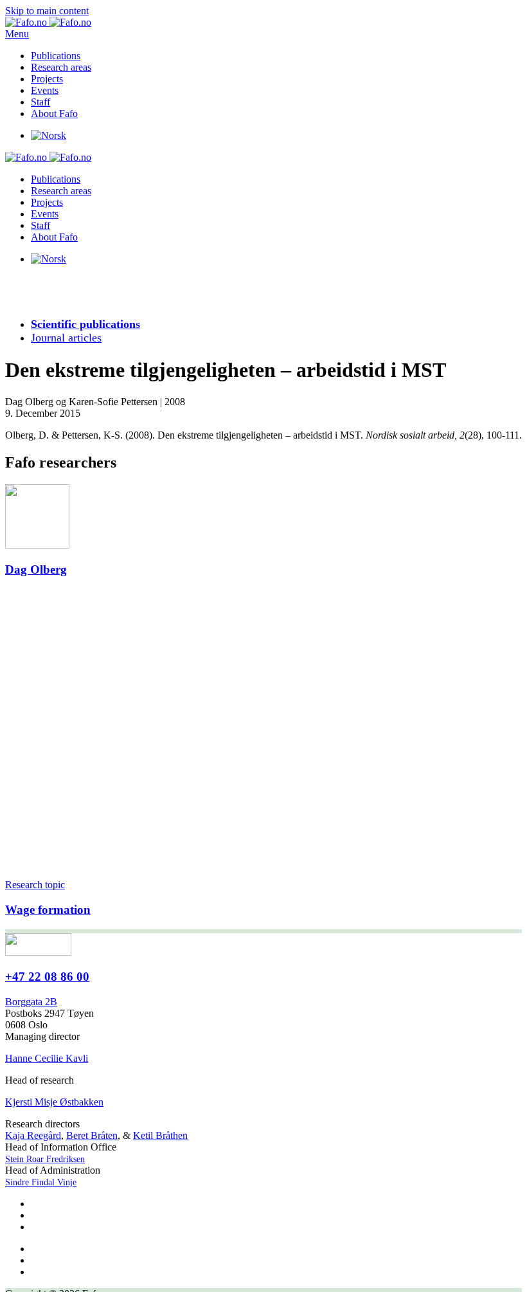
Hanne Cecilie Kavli (46, 1058)
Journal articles (66, 337)
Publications (55, 55)
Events (44, 90)
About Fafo (54, 113)
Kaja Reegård (33, 1135)
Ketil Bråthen (160, 1135)
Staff (40, 101)
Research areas (61, 67)
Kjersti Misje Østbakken (54, 1101)
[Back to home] (48, 22)
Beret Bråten (92, 1135)
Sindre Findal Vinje (40, 1182)
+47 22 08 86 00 (47, 976)
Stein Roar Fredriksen (45, 1159)
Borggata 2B (31, 1001)
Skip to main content (47, 10)
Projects (47, 78)
